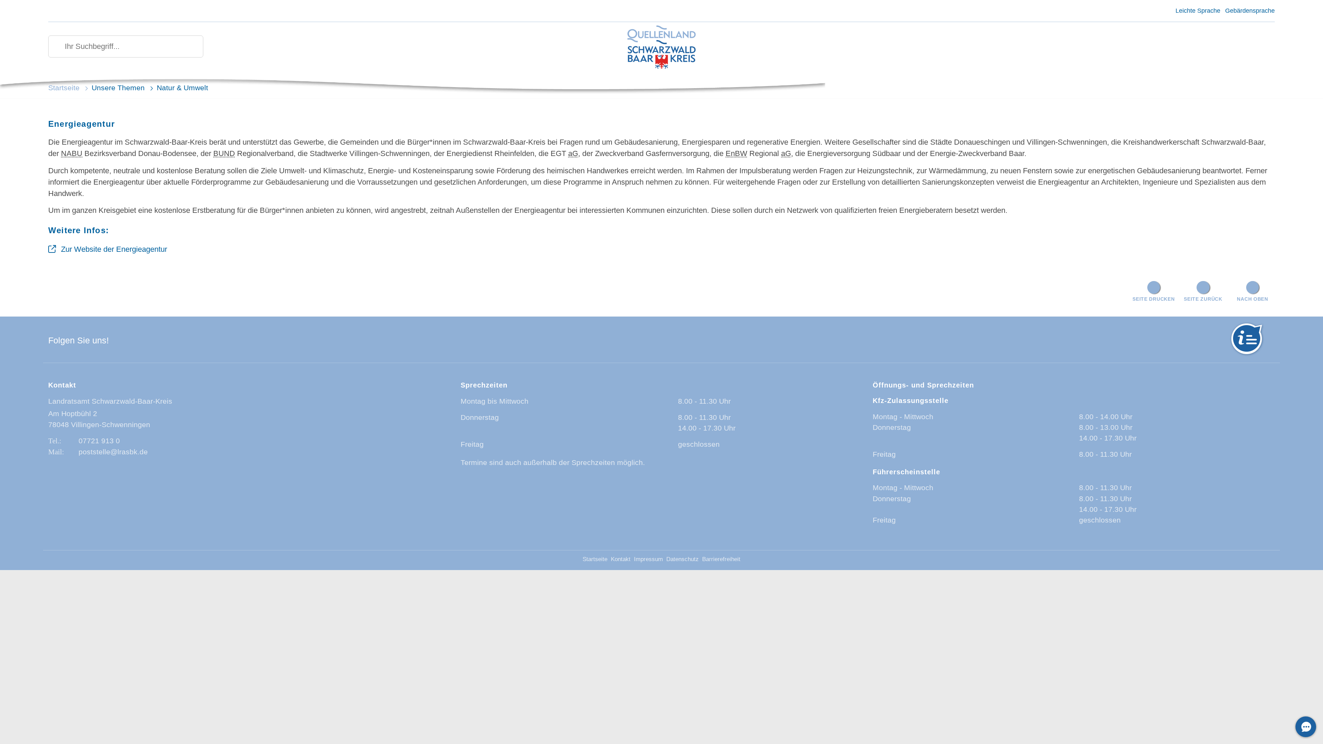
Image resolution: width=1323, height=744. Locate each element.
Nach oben (1252, 299)
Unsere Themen (118, 88)
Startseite (64, 88)
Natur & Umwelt (182, 88)
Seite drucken (1153, 299)
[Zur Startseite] (662, 47)
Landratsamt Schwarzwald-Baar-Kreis (110, 401)
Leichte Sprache (1198, 10)
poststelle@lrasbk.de (113, 452)
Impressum (648, 559)
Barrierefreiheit (721, 559)
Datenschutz (682, 559)
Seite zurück (1203, 299)
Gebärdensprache (1250, 10)
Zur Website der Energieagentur (114, 249)
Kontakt (620, 559)
